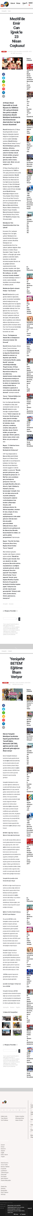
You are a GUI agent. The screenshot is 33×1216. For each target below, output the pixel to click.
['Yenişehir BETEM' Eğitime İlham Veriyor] (12, 694)
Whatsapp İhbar (19, 1118)
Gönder (19, 619)
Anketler (3, 1188)
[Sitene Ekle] (23, 1110)
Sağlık (2, 1152)
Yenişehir (9, 756)
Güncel (12, 3)
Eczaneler (3, 1168)
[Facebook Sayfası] (2, 1110)
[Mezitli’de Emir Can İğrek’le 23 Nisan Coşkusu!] (12, 63)
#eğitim (18, 1007)
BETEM (5, 914)
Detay (16, 1214)
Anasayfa (4, 11)
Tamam (23, 1214)
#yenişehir (6, 1007)
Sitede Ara (4, 1186)
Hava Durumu (4, 1162)
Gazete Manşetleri (6, 1180)
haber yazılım (3, 1212)
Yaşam (3, 1156)
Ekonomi (3, 1148)
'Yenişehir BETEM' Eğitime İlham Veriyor (29, 178)
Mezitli (5, 129)
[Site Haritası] (20, 1110)
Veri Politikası (4, 1120)
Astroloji (3, 1194)
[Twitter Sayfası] (4, 1110)
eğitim (17, 768)
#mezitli (5, 604)
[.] (6, 1018)
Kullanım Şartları (19, 1116)
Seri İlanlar (4, 1176)
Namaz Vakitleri (5, 1166)
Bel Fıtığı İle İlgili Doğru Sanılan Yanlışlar (29, 307)
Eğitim (8, 760)
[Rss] (17, 1110)
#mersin (11, 604)
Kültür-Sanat (4, 1154)
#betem (12, 1007)
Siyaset (3, 1150)
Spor (9, 11)
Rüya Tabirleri (4, 1192)
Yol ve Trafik (4, 1164)
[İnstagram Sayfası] (8, 1110)
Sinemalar (3, 1174)
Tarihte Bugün (5, 1172)
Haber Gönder (19, 1120)
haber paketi (3, 1210)
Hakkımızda (4, 1116)
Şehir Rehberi (4, 1178)
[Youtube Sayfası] (11, 1110)
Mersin (5, 205)
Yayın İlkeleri (4, 1118)
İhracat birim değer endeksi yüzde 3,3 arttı (29, 350)
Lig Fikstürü (4, 1170)
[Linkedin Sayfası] (14, 1110)
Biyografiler (4, 1190)
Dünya (18, 3)
